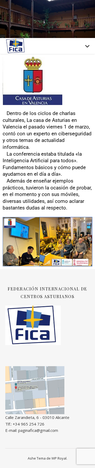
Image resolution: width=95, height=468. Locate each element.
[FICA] (15, 46)
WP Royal (58, 458)
